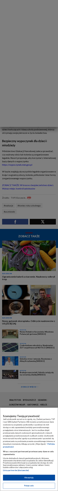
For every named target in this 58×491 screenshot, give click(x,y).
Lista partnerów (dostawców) (16, 470)
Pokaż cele (29, 485)
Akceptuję (29, 477)
